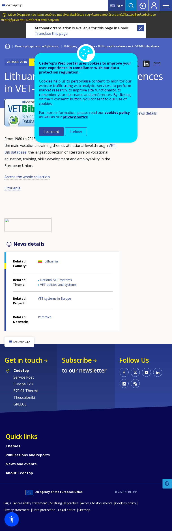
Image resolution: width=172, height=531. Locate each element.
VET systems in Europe (54, 298)
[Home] (12, 5)
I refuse (76, 131)
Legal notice (67, 510)
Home (7, 45)
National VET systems (56, 280)
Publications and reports (28, 455)
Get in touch (23, 360)
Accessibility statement (30, 503)
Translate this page (51, 33)
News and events (21, 464)
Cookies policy (125, 503)
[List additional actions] (121, 5)
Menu (166, 5)
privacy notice (75, 117)
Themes (13, 446)
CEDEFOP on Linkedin (157, 372)
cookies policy (117, 112)
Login (142, 5)
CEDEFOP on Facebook (124, 372)
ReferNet (44, 317)
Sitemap (84, 510)
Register (154, 5)
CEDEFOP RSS (135, 383)
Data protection (43, 510)
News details (146, 113)
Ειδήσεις (70, 46)
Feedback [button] (167, 484)
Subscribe (77, 360)
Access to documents (96, 503)
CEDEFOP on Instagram (124, 383)
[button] (146, 63)
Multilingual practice (64, 503)
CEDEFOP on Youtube (146, 372)
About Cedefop (19, 472)
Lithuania (12, 188)
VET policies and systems (58, 284)
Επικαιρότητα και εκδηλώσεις (36, 46)
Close (140, 28)
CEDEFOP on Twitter (135, 372)
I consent (51, 131)
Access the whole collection (27, 176)
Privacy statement (16, 510)
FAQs (7, 503)
